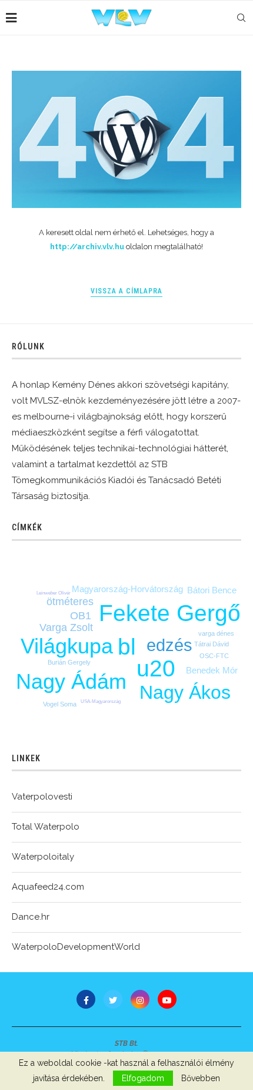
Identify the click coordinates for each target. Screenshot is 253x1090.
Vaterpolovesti (42, 796)
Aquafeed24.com (48, 886)
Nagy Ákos (185, 692)
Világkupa (67, 646)
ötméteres (70, 601)
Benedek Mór (212, 670)
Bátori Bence (212, 590)
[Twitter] (113, 999)
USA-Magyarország (101, 701)
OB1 (80, 616)
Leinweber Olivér (53, 593)
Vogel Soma (59, 704)
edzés (169, 645)
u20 (156, 668)
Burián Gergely (69, 662)
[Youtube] (167, 999)
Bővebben (200, 1078)
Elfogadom (143, 1078)
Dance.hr (30, 916)
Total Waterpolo (45, 826)
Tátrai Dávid (211, 644)
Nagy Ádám (71, 681)
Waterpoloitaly (43, 856)
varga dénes (216, 633)
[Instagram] (140, 999)
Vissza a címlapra (126, 291)
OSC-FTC (214, 655)
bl (127, 646)
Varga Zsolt (66, 627)
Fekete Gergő (170, 613)
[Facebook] (85, 999)
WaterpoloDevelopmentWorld (76, 947)
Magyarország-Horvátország (127, 589)
